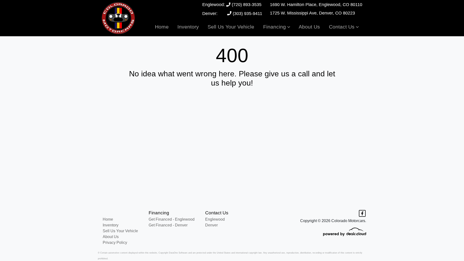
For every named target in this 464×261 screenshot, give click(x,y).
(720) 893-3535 (246, 4)
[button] (276, 27)
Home (108, 219)
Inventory (110, 225)
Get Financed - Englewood (172, 219)
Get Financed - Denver (168, 225)
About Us (111, 237)
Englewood (215, 219)
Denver (211, 225)
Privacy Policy (115, 242)
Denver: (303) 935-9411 (232, 13)
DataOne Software (178, 253)
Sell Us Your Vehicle (120, 231)
